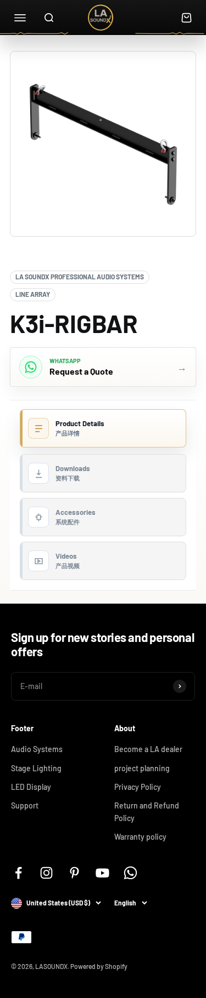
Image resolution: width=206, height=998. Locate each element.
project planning (142, 768)
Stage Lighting (36, 768)
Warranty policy (140, 836)
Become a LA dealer (148, 749)
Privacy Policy (137, 786)
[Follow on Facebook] (18, 872)
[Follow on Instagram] (46, 872)
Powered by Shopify (98, 966)
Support (24, 805)
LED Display (31, 786)
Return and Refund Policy (146, 811)
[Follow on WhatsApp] (130, 872)
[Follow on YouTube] (102, 872)
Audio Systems (37, 749)
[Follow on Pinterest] (74, 872)
